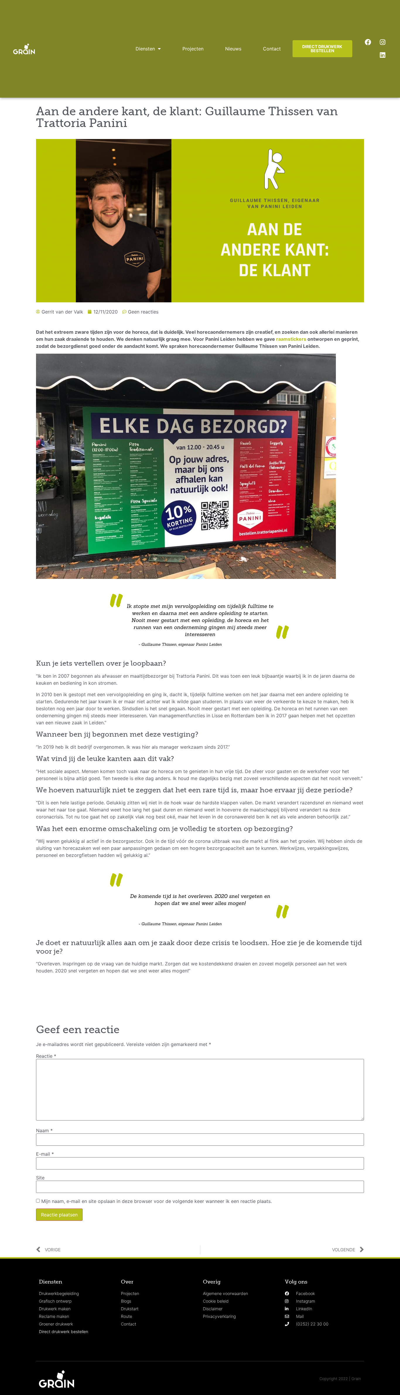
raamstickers (291, 339)
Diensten (145, 49)
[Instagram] (382, 42)
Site (40, 1177)
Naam (44, 1130)
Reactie (46, 1056)
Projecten (193, 49)
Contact (272, 49)
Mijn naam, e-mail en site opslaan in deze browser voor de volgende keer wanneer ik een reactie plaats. (156, 1201)
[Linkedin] (382, 55)
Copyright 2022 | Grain (340, 1378)
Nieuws (233, 49)
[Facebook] (368, 42)
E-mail (45, 1154)
